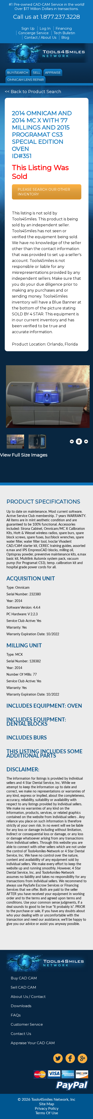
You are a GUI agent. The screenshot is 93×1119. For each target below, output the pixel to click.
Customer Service (27, 1024)
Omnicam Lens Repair (25, 79)
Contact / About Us (40, 37)
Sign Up (28, 28)
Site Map (46, 1104)
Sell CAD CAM (23, 987)
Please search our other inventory (44, 191)
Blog (65, 37)
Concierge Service (33, 33)
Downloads (21, 1006)
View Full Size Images (23, 455)
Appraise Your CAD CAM (33, 1043)
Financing (64, 28)
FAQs (16, 1015)
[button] (71, 441)
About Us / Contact (28, 996)
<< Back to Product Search (33, 91)
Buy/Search (17, 72)
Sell (36, 72)
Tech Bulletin (64, 33)
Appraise (53, 72)
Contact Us (21, 1033)
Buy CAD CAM (24, 978)
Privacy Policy (46, 1108)
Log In (45, 28)
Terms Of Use (46, 1113)
